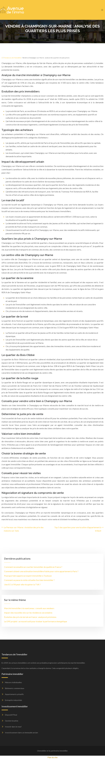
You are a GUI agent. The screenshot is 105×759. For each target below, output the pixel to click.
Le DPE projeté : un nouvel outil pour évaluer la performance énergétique (35, 621)
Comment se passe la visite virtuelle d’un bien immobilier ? (29, 580)
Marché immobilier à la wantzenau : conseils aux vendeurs (29, 608)
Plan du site (52, 757)
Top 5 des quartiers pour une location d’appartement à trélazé (77, 529)
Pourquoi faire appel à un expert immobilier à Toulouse (28, 575)
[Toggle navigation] (102, 10)
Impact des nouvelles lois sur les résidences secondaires (28, 612)
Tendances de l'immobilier (13, 58)
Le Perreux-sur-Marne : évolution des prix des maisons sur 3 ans (24, 529)
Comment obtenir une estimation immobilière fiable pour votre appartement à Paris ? (41, 571)
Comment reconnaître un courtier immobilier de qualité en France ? (33, 567)
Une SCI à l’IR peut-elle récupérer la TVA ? (22, 584)
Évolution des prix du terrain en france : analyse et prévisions (30, 617)
